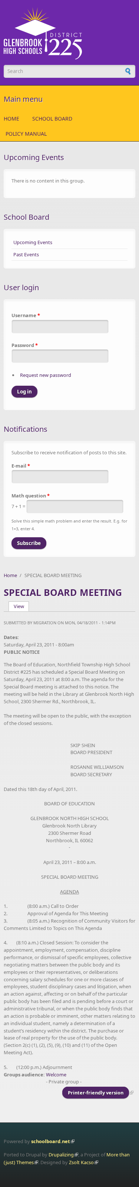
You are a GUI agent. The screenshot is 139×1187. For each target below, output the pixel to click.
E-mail (20, 465)
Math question (30, 495)
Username (25, 315)
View (21, 606)
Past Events (26, 254)
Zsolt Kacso (81, 1162)
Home (11, 118)
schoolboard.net (50, 1141)
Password (24, 345)
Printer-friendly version (95, 1092)
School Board (52, 118)
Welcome (56, 1074)
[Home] (69, 33)
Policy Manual (26, 133)
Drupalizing (61, 1154)
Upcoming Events (32, 242)
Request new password (45, 375)
